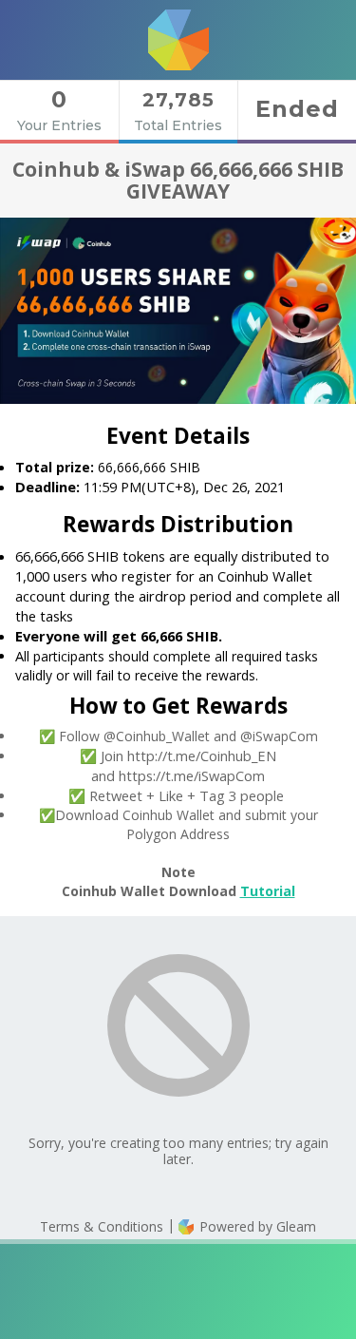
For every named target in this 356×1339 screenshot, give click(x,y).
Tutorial (267, 891)
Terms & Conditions (101, 1226)
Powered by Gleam (256, 1226)
